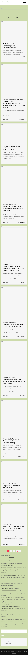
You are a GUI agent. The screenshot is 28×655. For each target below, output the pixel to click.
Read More (5, 59)
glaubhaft (14, 99)
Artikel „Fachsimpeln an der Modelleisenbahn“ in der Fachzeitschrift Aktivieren (11, 148)
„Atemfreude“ (10, 565)
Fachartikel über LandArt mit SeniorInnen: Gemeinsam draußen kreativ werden (14, 381)
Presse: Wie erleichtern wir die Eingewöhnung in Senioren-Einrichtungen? (12, 485)
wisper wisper (6, 2)
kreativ (18, 99)
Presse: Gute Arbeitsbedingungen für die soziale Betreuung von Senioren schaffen (13, 528)
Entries (7, 641)
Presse (10, 41)
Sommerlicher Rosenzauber (8, 597)
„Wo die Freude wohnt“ (14, 575)
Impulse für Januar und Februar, (9, 590)
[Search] (25, 631)
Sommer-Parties (5, 599)
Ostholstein (11, 557)
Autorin (2, 558)
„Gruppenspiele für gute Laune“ (7, 567)
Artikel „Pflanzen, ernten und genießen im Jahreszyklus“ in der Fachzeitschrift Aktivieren (13, 268)
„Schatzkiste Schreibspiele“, (20, 567)
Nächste (18, 551)
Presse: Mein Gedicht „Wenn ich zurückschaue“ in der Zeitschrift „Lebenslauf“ (13, 208)
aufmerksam (5, 41)
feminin (10, 99)
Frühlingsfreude (5, 593)
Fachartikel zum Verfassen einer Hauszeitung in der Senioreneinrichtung (13, 45)
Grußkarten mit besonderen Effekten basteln (11, 606)
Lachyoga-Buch (5, 588)
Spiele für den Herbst (6, 602)
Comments (8, 643)
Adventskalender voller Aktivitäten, (9, 608)
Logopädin (15, 560)
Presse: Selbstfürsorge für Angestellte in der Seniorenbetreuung (11, 441)
